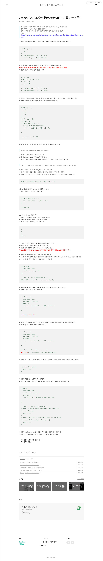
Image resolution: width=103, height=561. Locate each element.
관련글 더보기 (80, 479)
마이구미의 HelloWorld (29, 507)
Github (21, 544)
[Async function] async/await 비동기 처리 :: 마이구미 (31, 467)
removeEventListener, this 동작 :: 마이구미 (29, 465)
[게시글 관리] (27, 452)
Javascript (22, 459)
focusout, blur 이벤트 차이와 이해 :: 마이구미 (29, 473)
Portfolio (22, 542)
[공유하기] (25, 452)
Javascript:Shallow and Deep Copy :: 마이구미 (30, 470)
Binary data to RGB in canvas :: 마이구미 (29, 462)
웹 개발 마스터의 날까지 (27, 509)
